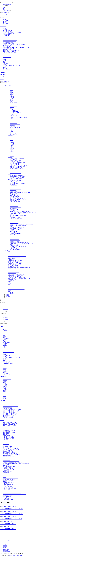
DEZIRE (11, 100)
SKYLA (11, 153)
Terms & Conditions (6, 551)
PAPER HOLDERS (7, 34)
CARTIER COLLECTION (15, 124)
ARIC (11, 95)
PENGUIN (12, 93)
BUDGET (12, 142)
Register (4, 7)
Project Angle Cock (13, 121)
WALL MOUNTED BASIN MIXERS (10, 38)
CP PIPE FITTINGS (7, 57)
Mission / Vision (6, 549)
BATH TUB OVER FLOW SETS (9, 52)
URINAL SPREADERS (14, 235)
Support (4, 9)
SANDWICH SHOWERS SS (15, 161)
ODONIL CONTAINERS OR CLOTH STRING (19, 211)
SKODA (11, 140)
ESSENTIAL (5, 23)
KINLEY (12, 156)
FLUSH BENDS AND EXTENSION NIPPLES (12, 53)
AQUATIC (5, 29)
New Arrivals (3, 26)
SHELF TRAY (13, 194)
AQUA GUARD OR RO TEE (9, 48)
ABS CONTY (12, 125)
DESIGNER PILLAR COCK (15, 231)
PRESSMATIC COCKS (14, 220)
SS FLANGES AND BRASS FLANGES (18, 203)
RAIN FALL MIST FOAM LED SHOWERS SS (12, 32)
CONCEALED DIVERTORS (15, 112)
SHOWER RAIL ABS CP (15, 172)
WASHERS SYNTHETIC (15, 236)
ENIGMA (12, 137)
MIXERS (4, 22)
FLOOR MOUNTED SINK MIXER (10, 40)
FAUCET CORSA (13, 106)
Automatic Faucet (13, 248)
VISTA (11, 109)
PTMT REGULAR (13, 123)
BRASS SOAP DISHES (14, 196)
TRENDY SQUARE (14, 111)
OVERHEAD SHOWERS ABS (9, 33)
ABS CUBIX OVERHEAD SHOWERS (18, 162)
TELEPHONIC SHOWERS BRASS (17, 168)
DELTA (11, 118)
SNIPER (4, 62)
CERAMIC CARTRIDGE (15, 249)
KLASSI (11, 146)
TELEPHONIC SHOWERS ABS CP (17, 158)
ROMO (11, 130)
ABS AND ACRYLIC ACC (8, 43)
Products (2, 17)
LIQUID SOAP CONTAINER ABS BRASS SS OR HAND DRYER (16, 47)
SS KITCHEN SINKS (7, 49)
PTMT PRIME (5, 68)
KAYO (11, 108)
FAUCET (5, 19)
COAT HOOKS (13, 190)
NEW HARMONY (13, 102)
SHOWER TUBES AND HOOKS (16, 169)
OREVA (11, 90)
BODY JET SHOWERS (7, 31)
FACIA (11, 98)
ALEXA (11, 129)
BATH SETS (5, 20)
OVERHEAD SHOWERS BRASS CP (17, 170)
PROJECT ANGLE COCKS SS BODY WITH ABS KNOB (21, 224)
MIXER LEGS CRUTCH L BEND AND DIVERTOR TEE (14, 54)
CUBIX (11, 152)
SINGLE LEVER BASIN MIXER (9, 41)
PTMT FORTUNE (6, 69)
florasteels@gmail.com (7, 4)
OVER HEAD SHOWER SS (15, 173)
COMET (11, 103)
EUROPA (12, 144)
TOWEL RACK (6, 35)
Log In (4, 8)
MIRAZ (11, 92)
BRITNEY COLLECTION (15, 127)
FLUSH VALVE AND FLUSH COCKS (10, 51)
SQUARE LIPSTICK (14, 136)
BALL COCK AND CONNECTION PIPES (18, 205)
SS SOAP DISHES (13, 191)
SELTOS (4, 67)
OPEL (11, 101)
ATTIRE (4, 58)
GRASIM (12, 97)
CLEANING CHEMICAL (15, 216)
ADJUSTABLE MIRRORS (15, 233)
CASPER (4, 66)
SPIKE (11, 104)
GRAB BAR (12, 234)
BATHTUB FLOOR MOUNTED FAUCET (11, 65)
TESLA (11, 145)
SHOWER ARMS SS (7, 45)
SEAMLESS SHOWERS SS (15, 160)
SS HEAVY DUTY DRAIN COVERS (17, 198)
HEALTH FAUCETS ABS (8, 42)
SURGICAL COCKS (14, 214)
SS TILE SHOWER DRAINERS (16, 202)
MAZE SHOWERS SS (7, 30)
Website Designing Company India (15, 555)
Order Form (2, 76)
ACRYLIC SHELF (6, 63)
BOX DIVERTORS (14, 115)
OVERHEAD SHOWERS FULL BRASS (18, 166)
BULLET (5, 60)
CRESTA (12, 128)
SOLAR (11, 99)
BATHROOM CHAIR (7, 56)
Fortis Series (12, 150)
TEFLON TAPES (6, 46)
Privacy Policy (5, 550)
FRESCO (4, 61)
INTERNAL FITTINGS (14, 239)
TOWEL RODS (13, 184)
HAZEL (11, 89)
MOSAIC (12, 120)
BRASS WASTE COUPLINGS (16, 228)
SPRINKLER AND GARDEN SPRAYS (18, 246)
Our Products (7, 86)
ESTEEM (12, 143)
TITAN (4, 64)
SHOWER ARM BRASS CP (15, 207)
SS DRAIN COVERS (14, 197)
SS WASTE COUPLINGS (15, 229)
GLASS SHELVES (13, 193)
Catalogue (2, 72)
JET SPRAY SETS (13, 208)
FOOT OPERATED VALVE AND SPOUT (18, 215)
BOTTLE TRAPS (13, 185)
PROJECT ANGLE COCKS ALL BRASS (11, 50)
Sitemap (2, 79)
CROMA (4, 59)
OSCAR (11, 119)
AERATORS (12, 232)
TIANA (11, 154)
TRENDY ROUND (14, 110)
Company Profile (3, 14)
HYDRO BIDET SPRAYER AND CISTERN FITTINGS (14, 44)
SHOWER (5, 21)
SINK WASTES (13, 230)
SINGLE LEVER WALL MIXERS (9, 37)
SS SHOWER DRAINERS (15, 201)
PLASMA (12, 96)
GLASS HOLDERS (14, 195)
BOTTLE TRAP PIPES (14, 209)
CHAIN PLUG (13, 219)
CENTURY (12, 107)
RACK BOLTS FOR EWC (15, 240)
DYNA (4, 28)
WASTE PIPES (13, 222)
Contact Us (2, 74)
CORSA (11, 141)
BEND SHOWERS (13, 159)
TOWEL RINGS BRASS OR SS (16, 180)
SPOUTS (12, 226)
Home (4, 304)
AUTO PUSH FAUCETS (15, 217)
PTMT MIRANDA (13, 126)
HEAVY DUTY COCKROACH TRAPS (18, 199)
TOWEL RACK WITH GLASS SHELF (10, 36)
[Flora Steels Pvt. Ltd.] (4, 12)
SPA (11, 91)
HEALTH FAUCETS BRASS (16, 187)
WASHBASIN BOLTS (14, 241)
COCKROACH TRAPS (14, 200)
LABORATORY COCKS (15, 213)
